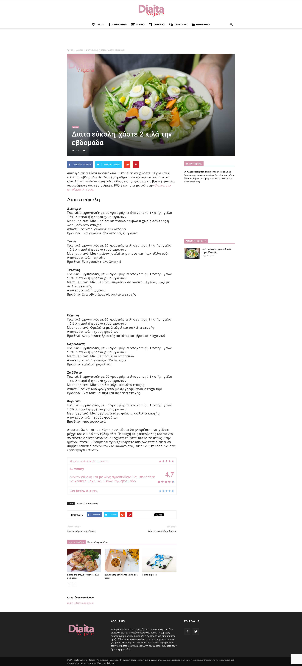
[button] (231, 24)
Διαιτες (140, 24)
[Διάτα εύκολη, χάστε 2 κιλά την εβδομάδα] (192, 253)
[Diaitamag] (151, 10)
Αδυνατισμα (119, 24)
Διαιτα (100, 24)
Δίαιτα (79, 503)
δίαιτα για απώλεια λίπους (162, 531)
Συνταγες (159, 24)
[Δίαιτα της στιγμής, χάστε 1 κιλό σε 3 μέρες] (84, 560)
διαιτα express (149, 575)
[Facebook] (187, 631)
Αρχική (70, 50)
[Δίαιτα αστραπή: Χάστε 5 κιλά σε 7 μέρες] (122, 560)
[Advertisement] (151, 39)
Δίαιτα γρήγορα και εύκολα (81, 531)
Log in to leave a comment (80, 603)
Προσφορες (203, 24)
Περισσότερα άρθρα (97, 542)
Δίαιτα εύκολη (92, 503)
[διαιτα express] (159, 560)
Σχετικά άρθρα (76, 542)
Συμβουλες (180, 24)
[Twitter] (196, 631)
